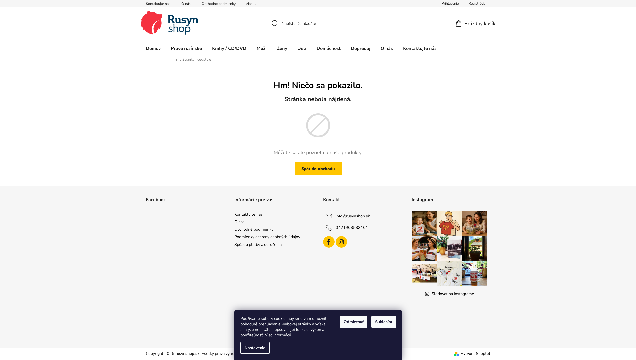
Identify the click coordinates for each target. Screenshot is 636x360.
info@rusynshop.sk (353, 216)
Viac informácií (278, 335)
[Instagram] (341, 242)
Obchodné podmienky (219, 4)
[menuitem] (153, 48)
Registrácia (477, 3)
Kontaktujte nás (158, 4)
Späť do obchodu (318, 169)
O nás (186, 4)
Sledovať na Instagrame (453, 294)
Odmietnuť (354, 322)
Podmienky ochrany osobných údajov (267, 237)
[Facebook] (329, 242)
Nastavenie (255, 348)
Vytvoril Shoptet (475, 353)
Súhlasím (383, 322)
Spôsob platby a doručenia (258, 245)
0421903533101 (352, 227)
